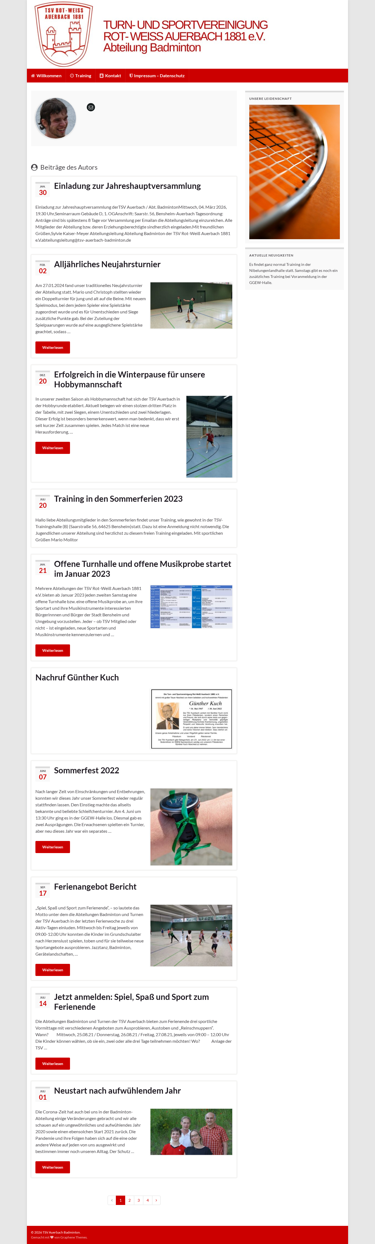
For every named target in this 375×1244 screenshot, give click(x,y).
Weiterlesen (52, 347)
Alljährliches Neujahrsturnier (107, 264)
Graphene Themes (73, 1237)
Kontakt (112, 75)
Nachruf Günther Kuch (77, 677)
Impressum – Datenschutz (159, 75)
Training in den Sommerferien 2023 (118, 498)
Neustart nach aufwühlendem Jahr (117, 1090)
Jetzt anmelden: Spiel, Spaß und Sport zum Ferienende (131, 1001)
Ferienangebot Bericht (95, 886)
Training (82, 75)
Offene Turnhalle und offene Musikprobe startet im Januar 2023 (142, 568)
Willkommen (48, 75)
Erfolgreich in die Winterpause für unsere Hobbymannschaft (129, 379)
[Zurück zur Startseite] (187, 34)
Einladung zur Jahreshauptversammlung (127, 186)
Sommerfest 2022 (86, 770)
